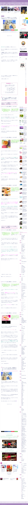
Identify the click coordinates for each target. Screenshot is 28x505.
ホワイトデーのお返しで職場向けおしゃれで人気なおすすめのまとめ (10, 92)
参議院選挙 (23, 348)
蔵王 (22, 397)
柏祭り (22, 248)
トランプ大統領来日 (24, 465)
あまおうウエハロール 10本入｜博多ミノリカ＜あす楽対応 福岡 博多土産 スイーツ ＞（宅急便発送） (15, 285)
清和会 (22, 350)
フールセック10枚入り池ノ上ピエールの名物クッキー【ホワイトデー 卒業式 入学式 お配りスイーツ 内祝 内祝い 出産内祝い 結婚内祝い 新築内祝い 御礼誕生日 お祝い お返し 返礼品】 (15, 140)
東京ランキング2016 (23, 256)
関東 (22, 279)
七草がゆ (23, 335)
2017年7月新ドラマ (24, 287)
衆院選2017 (23, 352)
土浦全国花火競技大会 (24, 425)
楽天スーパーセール (23, 371)
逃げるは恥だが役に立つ (24, 297)
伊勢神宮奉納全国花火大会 (24, 420)
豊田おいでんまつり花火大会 (24, 445)
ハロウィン (23, 332)
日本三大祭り (23, 247)
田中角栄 (23, 351)
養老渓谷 (23, 402)
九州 (22, 277)
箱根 (22, 396)
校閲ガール (23, 295)
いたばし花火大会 (24, 413)
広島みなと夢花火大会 (24, 432)
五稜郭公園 (23, 359)
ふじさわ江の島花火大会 (24, 415)
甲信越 (22, 265)
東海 (22, 278)
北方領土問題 (23, 235)
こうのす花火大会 (24, 414)
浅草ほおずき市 (23, 339)
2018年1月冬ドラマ (24, 288)
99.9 (22, 289)
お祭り (21, 242)
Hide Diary (14, 1)
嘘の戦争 (23, 460)
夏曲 (24, 118)
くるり (22, 492)
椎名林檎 (23, 498)
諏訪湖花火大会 (23, 443)
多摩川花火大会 (23, 426)
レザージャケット (24, 309)
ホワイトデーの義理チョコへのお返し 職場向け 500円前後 (11, 89)
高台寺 (22, 404)
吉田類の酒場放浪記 (24, 261)
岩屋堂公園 (23, 390)
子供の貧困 (23, 237)
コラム (21, 260)
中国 (22, 327)
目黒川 (22, 367)
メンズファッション (23, 300)
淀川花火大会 (23, 438)
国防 (8, 4)
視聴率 (21, 456)
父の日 (22, 340)
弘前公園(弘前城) (24, 363)
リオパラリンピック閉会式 (24, 468)
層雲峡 (22, 389)
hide (11, 83)
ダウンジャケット (24, 306)
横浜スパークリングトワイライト (24, 436)
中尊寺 (22, 381)
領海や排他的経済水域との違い (24, 322)
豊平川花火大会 (23, 444)
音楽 (25, 118)
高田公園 (23, 369)
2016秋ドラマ (23, 283)
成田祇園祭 (23, 246)
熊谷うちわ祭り (23, 249)
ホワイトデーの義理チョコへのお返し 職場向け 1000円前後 (11, 88)
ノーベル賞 (23, 466)
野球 (21, 474)
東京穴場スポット (24, 257)
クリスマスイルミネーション (23, 253)
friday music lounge (23, 480)
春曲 (22, 497)
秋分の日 (23, 341)
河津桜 (24, 137)
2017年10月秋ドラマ (24, 284)
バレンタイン (23, 333)
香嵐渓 (22, 403)
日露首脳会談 (23, 349)
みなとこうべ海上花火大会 (24, 417)
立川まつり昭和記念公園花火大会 (24, 441)
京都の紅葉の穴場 (24, 382)
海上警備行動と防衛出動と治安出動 (24, 320)
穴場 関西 (23, 272)
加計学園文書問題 (24, 378)
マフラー (23, 308)
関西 (22, 280)
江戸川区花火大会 (24, 437)
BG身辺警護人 (23, 290)
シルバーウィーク (23, 276)
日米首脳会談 (23, 328)
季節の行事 (12, 4)
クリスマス (23, 331)
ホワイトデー (23, 334)
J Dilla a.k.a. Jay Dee (24, 484)
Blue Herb (23, 479)
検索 (20, 57)
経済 (5, 4)
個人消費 (23, 409)
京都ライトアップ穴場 (24, 383)
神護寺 (22, 395)
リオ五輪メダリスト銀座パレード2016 (24, 470)
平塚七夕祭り (23, 245)
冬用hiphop (23, 494)
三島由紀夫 (22, 314)
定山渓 (22, 387)
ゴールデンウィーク (23, 264)
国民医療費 (23, 236)
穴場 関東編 (23, 266)
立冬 (22, 342)
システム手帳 (22, 274)
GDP (22, 408)
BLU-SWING (23, 478)
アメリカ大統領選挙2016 (24, 346)
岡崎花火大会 (23, 430)
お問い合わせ (24, 4)
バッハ (22, 493)
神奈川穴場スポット (24, 258)
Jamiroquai (23, 485)
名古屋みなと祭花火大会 (24, 423)
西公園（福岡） (23, 368)
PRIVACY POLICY (17, 4)
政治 (2, 4)
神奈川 (22, 394)
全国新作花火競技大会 (24, 422)
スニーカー (23, 305)
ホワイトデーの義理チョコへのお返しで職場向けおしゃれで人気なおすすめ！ (10, 86)
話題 (21, 462)
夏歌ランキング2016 (23, 496)
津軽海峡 (23, 319)
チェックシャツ (23, 307)
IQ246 (22, 291)
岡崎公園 (23, 362)
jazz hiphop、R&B (24, 486)
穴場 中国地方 (23, 267)
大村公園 (23, 361)
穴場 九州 (23, 268)
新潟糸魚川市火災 (24, 375)
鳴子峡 (22, 405)
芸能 (21, 453)
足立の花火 (23, 447)
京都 (22, 360)
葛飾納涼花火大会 (24, 442)
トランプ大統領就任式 (24, 464)
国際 (21, 324)
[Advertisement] (9, 40)
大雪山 (22, 386)
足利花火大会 (23, 446)
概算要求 (23, 410)
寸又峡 (22, 388)
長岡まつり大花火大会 (24, 448)
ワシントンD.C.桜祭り (24, 357)
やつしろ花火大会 (24, 418)
